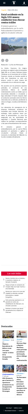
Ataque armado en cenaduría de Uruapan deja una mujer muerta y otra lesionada (15, 286)
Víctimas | (6, 340)
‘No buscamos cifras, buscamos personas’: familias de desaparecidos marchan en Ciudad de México (22, 386)
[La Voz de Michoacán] (14, 2)
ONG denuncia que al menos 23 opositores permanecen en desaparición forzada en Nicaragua (8, 384)
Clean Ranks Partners (10, 410)
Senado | (20, 339)
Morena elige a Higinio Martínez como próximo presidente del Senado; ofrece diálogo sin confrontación (22, 351)
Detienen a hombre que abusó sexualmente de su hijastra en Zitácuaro (14, 310)
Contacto (21, 410)
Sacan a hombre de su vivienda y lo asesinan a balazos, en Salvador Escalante (15, 280)
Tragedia (3, 10)
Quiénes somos (18, 407)
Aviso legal (9, 407)
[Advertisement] (14, 202)
